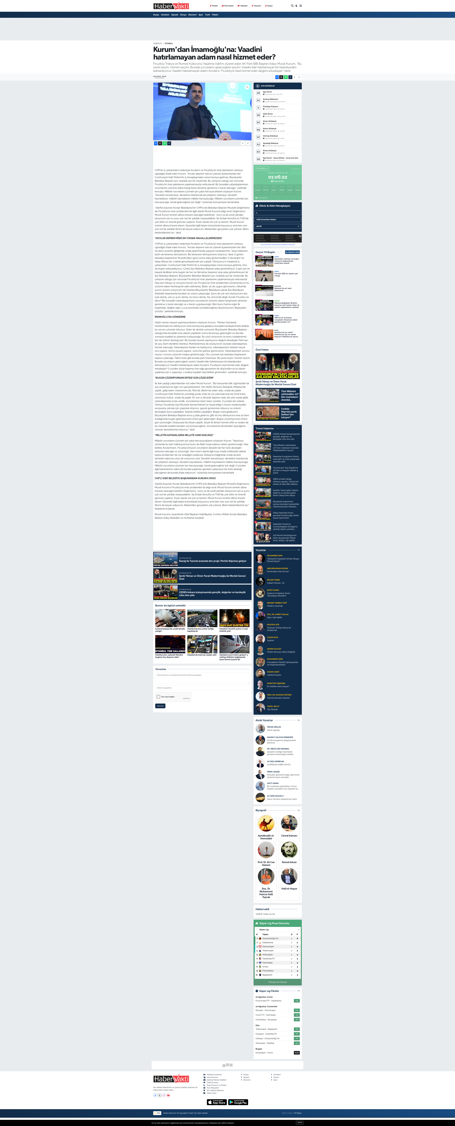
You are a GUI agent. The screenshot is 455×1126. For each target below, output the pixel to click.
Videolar (244, 6)
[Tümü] (299, 550)
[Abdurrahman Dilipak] (260, 570)
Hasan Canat (273, 672)
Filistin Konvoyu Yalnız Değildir (281, 652)
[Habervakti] (171, 5)
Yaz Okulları (272, 709)
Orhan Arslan (274, 727)
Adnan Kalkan (274, 649)
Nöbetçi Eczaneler (214, 1075)
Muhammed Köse (275, 659)
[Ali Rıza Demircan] (260, 763)
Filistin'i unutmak (275, 606)
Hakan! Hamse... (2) (275, 583)
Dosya (270, 6)
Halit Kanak (273, 783)
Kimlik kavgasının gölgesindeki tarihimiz (281, 741)
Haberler (157, 43)
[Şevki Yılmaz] (260, 593)
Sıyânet (270, 640)
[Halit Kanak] (260, 786)
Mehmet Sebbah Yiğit (277, 603)
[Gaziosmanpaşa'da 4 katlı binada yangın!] (170, 618)
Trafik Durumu (212, 1082)
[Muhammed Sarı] (260, 558)
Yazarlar (257, 6)
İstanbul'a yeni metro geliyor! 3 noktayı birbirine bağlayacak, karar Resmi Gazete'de (233, 657)
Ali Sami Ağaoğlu (275, 796)
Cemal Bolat (273, 706)
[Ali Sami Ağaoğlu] (260, 797)
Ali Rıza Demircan (275, 761)
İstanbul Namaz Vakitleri (216, 1080)
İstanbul (169, 43)
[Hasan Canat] (260, 673)
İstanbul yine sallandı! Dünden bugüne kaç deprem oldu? (169, 656)
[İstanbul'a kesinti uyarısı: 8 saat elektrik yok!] (234, 618)
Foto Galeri (229, 6)
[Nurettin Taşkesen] (260, 685)
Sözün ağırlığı (273, 730)
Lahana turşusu (274, 675)
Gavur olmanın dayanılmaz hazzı (282, 799)
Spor (201, 15)
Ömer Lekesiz (273, 772)
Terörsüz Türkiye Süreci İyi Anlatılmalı (279, 629)
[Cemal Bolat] (260, 708)
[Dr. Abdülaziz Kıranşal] (260, 751)
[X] (160, 1095)
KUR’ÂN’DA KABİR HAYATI (278, 764)
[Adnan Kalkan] (260, 650)
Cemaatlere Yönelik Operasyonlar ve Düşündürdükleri (282, 663)
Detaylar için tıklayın (277, 982)
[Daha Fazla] (290, 77)
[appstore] (217, 1102)
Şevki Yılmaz (273, 590)
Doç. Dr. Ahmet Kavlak (278, 614)
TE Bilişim (298, 1113)
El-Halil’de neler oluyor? (278, 686)
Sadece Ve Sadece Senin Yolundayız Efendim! (278, 594)
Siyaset (174, 15)
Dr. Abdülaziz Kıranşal (278, 749)
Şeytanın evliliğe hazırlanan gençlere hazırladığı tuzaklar (280, 753)
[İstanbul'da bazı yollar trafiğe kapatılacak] (202, 618)
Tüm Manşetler (213, 1088)
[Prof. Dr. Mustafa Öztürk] (260, 696)
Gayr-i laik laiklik (274, 617)
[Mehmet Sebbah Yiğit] (260, 604)
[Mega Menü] (301, 6)
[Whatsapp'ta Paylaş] (286, 77)
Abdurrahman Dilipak (277, 568)
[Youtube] (168, 1095)
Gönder (160, 706)
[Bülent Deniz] (260, 581)
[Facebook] (155, 1095)
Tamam (299, 1122)
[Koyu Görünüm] (297, 5)
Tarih (207, 15)
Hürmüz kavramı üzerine (278, 698)
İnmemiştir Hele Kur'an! (278, 571)
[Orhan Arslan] (260, 728)
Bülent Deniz (273, 580)
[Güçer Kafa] (260, 639)
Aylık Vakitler (262, 198)
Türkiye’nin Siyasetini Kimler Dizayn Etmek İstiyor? (283, 560)
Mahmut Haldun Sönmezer (280, 737)
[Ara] (292, 5)
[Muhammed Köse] (260, 662)
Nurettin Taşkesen (276, 683)
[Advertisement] (142, 55)
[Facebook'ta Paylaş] (277, 77)
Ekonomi (192, 15)
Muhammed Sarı (274, 556)
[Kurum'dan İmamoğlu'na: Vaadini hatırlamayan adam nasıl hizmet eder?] (202, 111)
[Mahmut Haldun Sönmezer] (260, 740)
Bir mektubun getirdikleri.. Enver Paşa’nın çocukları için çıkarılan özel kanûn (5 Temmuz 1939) (283, 787)
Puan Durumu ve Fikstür (217, 1085)
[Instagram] (164, 1095)
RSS (158, 1113)
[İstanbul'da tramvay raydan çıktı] (202, 644)
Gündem (165, 15)
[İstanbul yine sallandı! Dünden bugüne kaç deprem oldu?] (170, 644)
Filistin (215, 6)
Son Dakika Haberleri (215, 1090)
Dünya (183, 15)
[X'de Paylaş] (281, 77)
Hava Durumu (212, 1077)
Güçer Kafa (272, 637)
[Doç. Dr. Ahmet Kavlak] (260, 616)
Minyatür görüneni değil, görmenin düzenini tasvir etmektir (283, 776)
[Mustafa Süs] (260, 627)
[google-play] (238, 1102)
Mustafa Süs (273, 625)
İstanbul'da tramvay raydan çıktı (201, 655)
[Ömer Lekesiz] (260, 774)
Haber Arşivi (211, 1093)
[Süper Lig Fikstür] (299, 991)
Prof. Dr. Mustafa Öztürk (279, 695)
